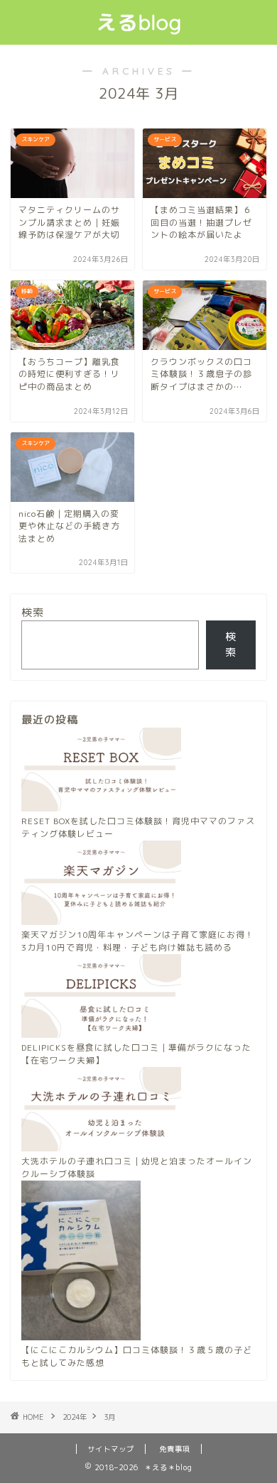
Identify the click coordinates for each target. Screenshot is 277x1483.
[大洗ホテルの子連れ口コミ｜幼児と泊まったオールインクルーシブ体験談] (101, 1111)
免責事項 (174, 1449)
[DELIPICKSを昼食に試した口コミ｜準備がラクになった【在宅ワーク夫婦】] (101, 998)
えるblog (139, 22)
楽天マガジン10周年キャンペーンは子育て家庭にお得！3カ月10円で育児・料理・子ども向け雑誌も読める (137, 941)
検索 (32, 612)
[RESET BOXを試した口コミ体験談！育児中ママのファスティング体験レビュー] (101, 772)
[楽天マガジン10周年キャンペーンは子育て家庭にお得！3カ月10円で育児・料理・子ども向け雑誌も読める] (101, 885)
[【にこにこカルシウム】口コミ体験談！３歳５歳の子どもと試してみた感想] (81, 1262)
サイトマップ (110, 1449)
